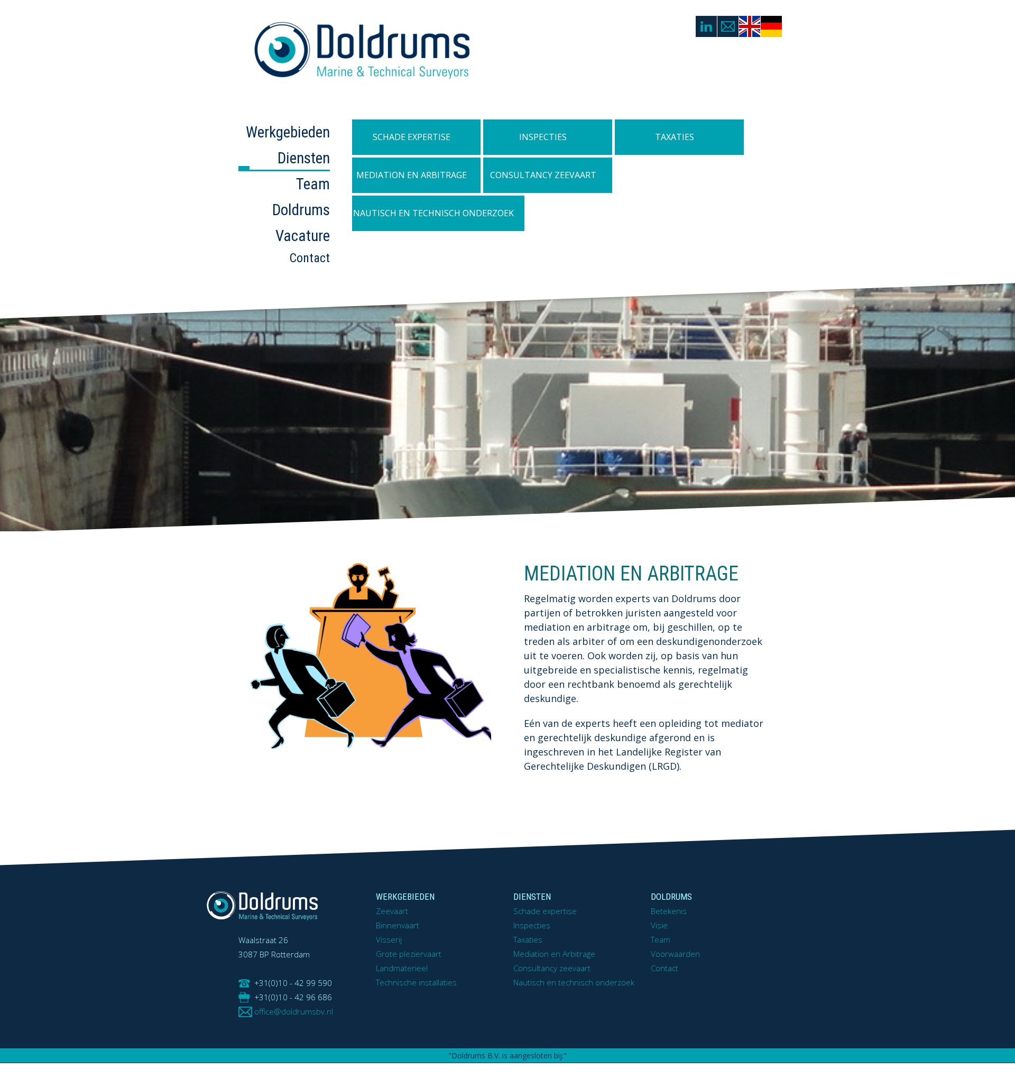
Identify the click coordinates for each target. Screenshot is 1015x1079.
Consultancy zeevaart (545, 175)
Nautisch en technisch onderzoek (438, 213)
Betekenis (669, 911)
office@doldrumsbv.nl (293, 1011)
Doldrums (301, 210)
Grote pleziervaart (408, 953)
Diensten (304, 158)
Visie (659, 925)
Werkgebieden (288, 132)
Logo (404, 52)
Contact (310, 258)
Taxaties (674, 137)
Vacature (302, 236)
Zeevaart (392, 911)
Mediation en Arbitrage (415, 175)
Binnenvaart (397, 925)
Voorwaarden (675, 953)
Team (313, 184)
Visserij (389, 939)
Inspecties (543, 137)
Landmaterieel (402, 968)
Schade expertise (411, 137)
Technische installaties (416, 982)
